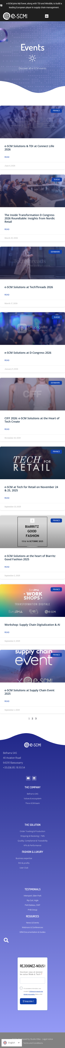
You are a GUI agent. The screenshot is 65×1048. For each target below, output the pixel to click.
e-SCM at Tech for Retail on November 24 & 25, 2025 (31, 488)
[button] (47, 16)
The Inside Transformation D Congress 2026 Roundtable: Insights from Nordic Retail (30, 218)
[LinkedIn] (34, 778)
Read (7, 157)
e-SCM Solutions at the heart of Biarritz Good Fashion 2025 (30, 557)
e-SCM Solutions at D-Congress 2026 (28, 352)
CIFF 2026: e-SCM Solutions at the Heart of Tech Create (32, 419)
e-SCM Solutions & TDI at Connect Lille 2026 (29, 147)
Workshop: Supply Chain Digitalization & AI (32, 624)
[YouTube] (28, 778)
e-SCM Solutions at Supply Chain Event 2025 (29, 691)
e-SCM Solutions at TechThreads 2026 (29, 287)
